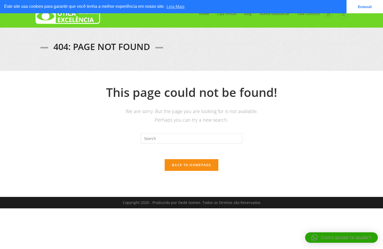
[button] (341, 237)
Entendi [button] (365, 7)
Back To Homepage (191, 165)
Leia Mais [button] (175, 6)
